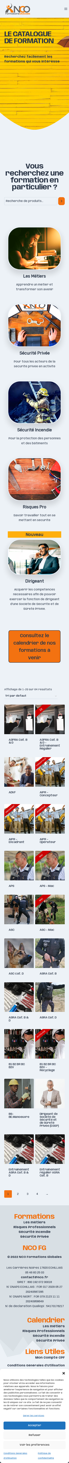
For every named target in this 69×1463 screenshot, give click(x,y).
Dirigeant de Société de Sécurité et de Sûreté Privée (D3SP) (49, 1119)
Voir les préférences (35, 1445)
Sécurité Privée (34, 1236)
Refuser (35, 1435)
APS (11, 886)
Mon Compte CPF (50, 1357)
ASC (12, 929)
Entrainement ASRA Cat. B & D (19, 1172)
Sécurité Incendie (35, 1232)
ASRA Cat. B (48, 973)
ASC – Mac (47, 929)
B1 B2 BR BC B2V (17, 1066)
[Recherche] (61, 201)
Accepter (34, 1425)
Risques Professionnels (34, 1227)
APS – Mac (47, 886)
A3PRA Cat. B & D (18, 741)
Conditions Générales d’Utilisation (36, 1365)
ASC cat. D (16, 973)
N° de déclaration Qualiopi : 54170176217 (34, 1306)
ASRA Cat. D (48, 1017)
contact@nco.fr (34, 1277)
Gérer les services (33, 1416)
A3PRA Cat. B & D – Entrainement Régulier (50, 744)
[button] (63, 1373)
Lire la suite (19, 756)
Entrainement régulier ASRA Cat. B (50, 1172)
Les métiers (34, 1222)
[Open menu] (65, 9)
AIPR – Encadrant (16, 841)
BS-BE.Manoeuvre (19, 1115)
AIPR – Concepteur (49, 794)
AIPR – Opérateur (48, 841)
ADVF (12, 792)
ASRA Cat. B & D (19, 1019)
